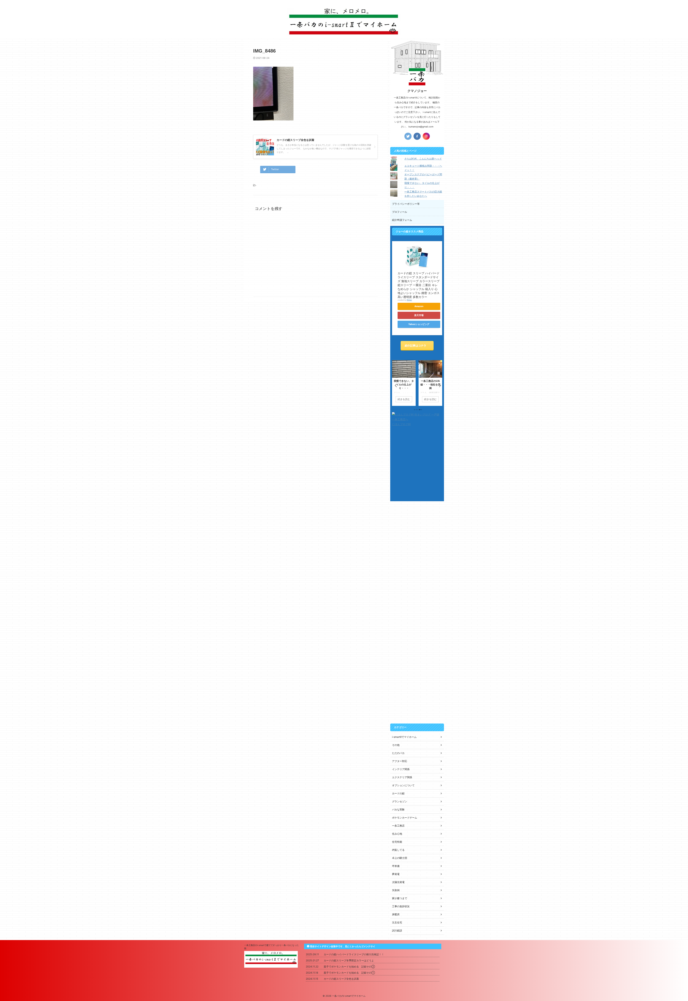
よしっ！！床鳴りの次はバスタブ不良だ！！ (430, 384)
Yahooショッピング (418, 324)
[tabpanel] (404, 383)
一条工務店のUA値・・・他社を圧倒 (404, 384)
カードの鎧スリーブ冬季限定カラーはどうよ (349, 960)
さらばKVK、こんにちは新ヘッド (423, 158)
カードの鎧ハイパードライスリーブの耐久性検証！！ (354, 954)
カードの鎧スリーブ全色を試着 (341, 978)
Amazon (418, 306)
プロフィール (399, 211)
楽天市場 (419, 315)
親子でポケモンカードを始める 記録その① (349, 972)
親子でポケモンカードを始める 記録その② (349, 966)
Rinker (409, 300)
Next (439, 385)
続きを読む (404, 399)
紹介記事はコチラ (415, 345)
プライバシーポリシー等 (406, 203)
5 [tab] (421, 409)
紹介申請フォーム (402, 219)
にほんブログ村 (401, 424)
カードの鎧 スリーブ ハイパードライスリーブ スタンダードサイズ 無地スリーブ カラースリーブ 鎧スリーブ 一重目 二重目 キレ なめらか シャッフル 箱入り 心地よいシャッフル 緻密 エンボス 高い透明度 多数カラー (418, 285)
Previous (395, 385)
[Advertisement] (417, 558)
